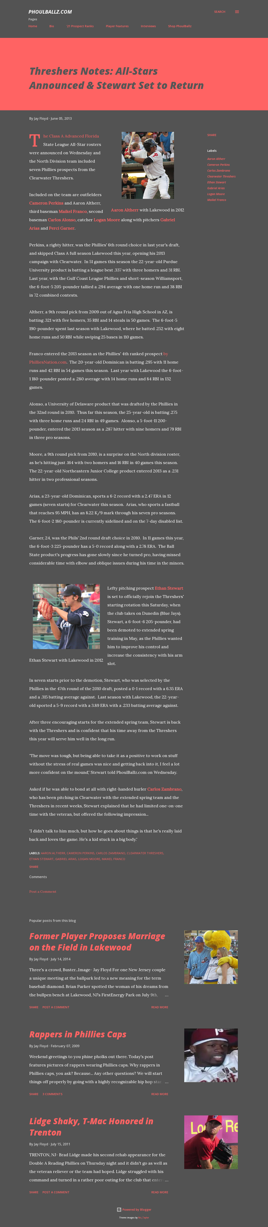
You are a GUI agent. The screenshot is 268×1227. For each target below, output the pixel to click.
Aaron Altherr (125, 209)
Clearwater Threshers (221, 176)
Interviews (148, 26)
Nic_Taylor (143, 1217)
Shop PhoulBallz (180, 26)
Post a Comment (42, 891)
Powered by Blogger (136, 1210)
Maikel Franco (73, 211)
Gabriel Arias (216, 188)
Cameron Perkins (46, 203)
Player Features (117, 26)
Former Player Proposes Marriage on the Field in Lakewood (97, 941)
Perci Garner (62, 228)
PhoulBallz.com (50, 11)
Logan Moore (107, 219)
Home (32, 26)
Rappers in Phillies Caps (77, 1034)
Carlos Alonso (62, 219)
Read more (159, 1007)
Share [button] (211, 135)
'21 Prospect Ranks (80, 26)
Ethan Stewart (169, 588)
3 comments (52, 1094)
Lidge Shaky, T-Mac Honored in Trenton (91, 1126)
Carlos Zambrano (164, 789)
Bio (51, 26)
